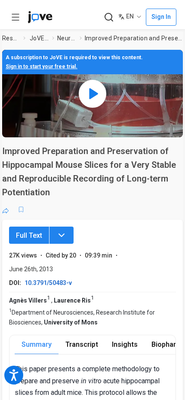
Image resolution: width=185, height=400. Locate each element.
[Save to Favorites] (21, 209)
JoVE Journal (39, 38)
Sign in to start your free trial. (41, 67)
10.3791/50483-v (48, 282)
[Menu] (61, 235)
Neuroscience (66, 38)
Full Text (29, 235)
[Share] (5, 209)
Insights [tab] (125, 344)
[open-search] (108, 17)
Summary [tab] (37, 344)
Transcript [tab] (81, 344)
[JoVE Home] (40, 17)
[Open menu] (15, 17)
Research (11, 38)
